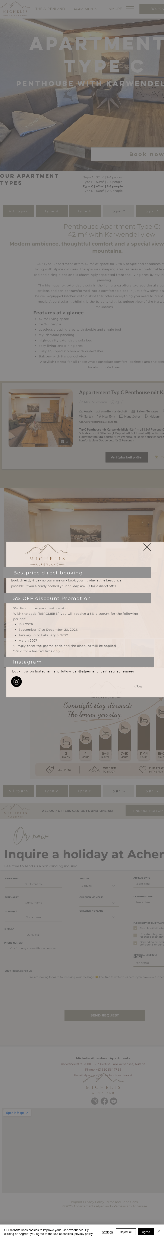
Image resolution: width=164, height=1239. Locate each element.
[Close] (158, 1232)
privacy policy (84, 1234)
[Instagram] (16, 681)
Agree (146, 1232)
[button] (147, 547)
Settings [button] (107, 1232)
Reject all (126, 1232)
